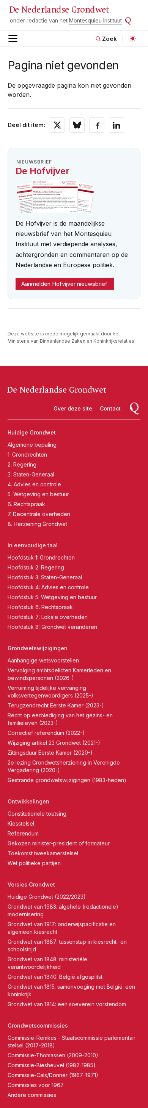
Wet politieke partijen (34, 863)
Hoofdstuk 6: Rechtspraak (40, 607)
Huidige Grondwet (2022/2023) (47, 896)
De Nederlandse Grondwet (59, 10)
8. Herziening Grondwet (37, 524)
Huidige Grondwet (32, 432)
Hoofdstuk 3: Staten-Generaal (45, 577)
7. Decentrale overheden (39, 514)
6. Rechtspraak (26, 504)
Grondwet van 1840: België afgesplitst (55, 976)
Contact (110, 408)
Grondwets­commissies (38, 1025)
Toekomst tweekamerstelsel (43, 853)
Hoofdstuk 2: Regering (36, 567)
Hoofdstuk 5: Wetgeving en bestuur (52, 597)
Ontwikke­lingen (28, 801)
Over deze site (73, 408)
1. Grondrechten (27, 454)
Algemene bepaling (32, 444)
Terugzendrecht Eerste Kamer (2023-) (56, 705)
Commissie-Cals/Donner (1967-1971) (53, 1075)
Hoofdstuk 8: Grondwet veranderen (52, 627)
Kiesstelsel (21, 823)
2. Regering (22, 464)
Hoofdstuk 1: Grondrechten (41, 557)
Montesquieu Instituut (95, 20)
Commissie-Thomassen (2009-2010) (53, 1055)
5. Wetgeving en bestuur (38, 494)
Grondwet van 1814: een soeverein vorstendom (67, 1004)
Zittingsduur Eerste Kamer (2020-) (50, 752)
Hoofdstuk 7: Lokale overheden (48, 617)
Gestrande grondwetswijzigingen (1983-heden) (67, 780)
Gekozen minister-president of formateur (59, 843)
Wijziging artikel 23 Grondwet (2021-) (54, 742)
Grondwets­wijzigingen (38, 648)
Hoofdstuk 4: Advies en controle (48, 587)
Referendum (23, 833)
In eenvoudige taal (33, 545)
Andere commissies (32, 1095)
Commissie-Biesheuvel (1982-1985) (52, 1065)
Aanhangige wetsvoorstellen (43, 660)
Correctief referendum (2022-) (46, 733)
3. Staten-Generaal (31, 474)
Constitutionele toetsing (37, 813)
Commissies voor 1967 (36, 1085)
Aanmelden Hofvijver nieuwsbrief (64, 283)
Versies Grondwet (31, 884)
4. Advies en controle (34, 484)
